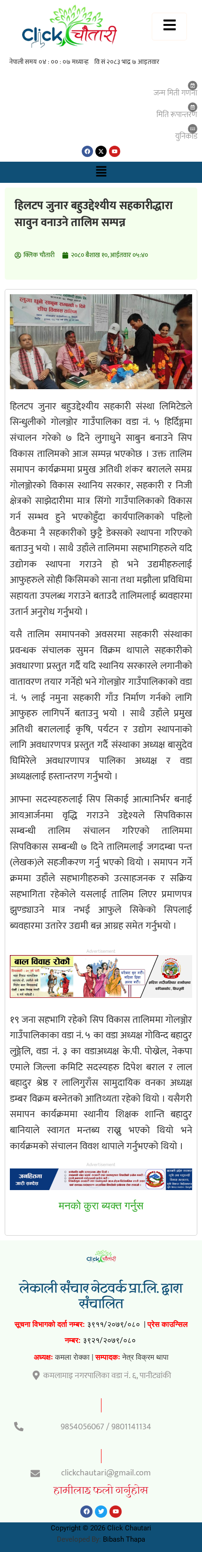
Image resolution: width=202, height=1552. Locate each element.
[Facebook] (87, 151)
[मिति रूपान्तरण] (192, 107)
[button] (101, 172)
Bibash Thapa (124, 1539)
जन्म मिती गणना (175, 93)
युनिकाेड (186, 136)
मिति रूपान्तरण (176, 114)
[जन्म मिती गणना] (192, 85)
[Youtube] (114, 151)
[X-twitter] (101, 151)
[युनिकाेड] (192, 128)
